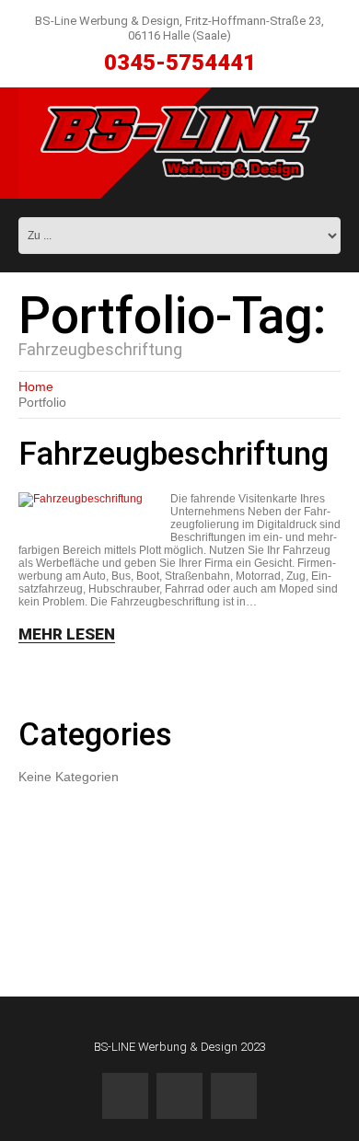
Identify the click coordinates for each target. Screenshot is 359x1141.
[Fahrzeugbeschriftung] (80, 499)
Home (35, 386)
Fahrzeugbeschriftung (173, 454)
